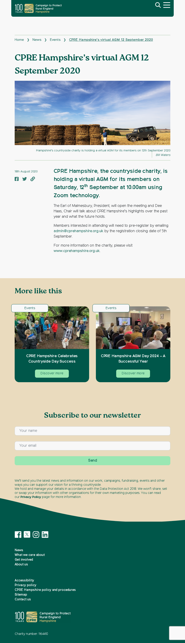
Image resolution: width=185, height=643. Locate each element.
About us (21, 564)
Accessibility (24, 580)
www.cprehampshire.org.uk (77, 251)
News (36, 40)
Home (19, 40)
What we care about (30, 555)
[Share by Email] (32, 179)
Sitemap (21, 594)
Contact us (23, 599)
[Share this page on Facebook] (17, 179)
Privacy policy (25, 585)
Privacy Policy (31, 497)
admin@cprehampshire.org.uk (78, 231)
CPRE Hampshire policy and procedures (45, 590)
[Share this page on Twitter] (24, 179)
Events (55, 40)
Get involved (24, 559)
